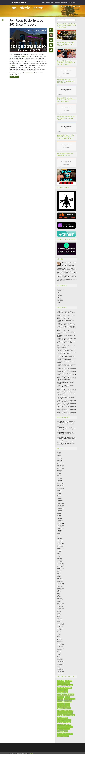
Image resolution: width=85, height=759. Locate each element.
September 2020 (60, 508)
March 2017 (59, 578)
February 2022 (60, 480)
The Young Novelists (62, 733)
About (74, 2)
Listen (70, 2)
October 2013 (60, 646)
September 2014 (60, 628)
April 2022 (59, 477)
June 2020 (59, 513)
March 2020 (59, 518)
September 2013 (60, 648)
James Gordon (67, 699)
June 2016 (59, 593)
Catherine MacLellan (62, 685)
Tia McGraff (70, 733)
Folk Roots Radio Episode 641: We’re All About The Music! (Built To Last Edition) (66, 434)
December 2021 (60, 483)
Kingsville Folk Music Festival (63, 706)
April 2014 (59, 636)
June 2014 (59, 633)
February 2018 (60, 560)
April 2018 (59, 556)
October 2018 (60, 546)
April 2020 (59, 516)
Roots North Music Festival (68, 715)
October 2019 (60, 526)
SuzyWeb (31, 753)
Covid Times (65, 689)
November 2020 (60, 505)
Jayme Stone (60, 701)
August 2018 (59, 550)
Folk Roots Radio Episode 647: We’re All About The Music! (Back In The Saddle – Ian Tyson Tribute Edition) (66, 397)
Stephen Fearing (61, 722)
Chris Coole (70, 685)
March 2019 (59, 538)
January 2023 (59, 462)
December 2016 (60, 583)
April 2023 (59, 457)
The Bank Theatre (22, 60)
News (58, 297)
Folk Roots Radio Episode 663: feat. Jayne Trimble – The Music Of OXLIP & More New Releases (66, 332)
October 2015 (60, 606)
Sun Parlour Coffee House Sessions (65, 726)
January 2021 (59, 502)
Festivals (59, 290)
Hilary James (62, 442)
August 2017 (59, 570)
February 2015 (60, 619)
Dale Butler (13, 65)
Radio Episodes (49, 2)
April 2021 (59, 497)
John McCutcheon (68, 701)
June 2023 (59, 453)
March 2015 (59, 618)
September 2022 (60, 468)
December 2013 (60, 643)
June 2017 (59, 573)
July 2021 (59, 492)
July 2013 (59, 651)
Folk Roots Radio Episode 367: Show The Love (26, 22)
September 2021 (60, 488)
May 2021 (59, 495)
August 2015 (59, 609)
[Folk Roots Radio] (19, 2)
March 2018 (59, 558)
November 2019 (60, 525)
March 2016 (59, 598)
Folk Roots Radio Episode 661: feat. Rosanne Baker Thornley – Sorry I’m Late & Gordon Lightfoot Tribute (66, 343)
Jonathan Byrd (60, 703)
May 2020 (59, 515)
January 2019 (59, 541)
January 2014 (59, 641)
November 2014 (60, 624)
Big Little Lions (61, 680)
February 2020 (60, 520)
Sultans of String (61, 724)
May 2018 (59, 555)
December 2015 (60, 603)
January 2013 (59, 659)
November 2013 (60, 644)
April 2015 (59, 616)
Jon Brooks (67, 703)
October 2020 (60, 506)
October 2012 (60, 663)
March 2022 (59, 478)
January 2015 (59, 621)
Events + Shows (60, 289)
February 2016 (60, 600)
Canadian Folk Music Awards (63, 683)
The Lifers (68, 729)
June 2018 (59, 553)
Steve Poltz (68, 722)
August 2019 (59, 530)
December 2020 (60, 503)
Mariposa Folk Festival (68, 710)
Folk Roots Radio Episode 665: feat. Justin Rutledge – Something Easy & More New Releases (65, 320)
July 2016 (59, 591)
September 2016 (60, 588)
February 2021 (60, 500)
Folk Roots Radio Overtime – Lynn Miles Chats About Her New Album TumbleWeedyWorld (65, 387)
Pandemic (70, 713)
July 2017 (59, 571)
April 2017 (59, 576)
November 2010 (60, 671)
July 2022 (59, 472)
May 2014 (59, 634)
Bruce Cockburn (68, 680)
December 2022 (60, 463)
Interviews (57, 2)
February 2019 (60, 540)
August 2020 (59, 510)
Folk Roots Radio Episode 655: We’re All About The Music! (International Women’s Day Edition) (66, 366)
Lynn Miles (60, 710)
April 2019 (59, 536)
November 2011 (60, 669)
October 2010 (60, 673)
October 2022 (60, 467)
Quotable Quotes (60, 299)
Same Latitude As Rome (63, 717)
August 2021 (59, 490)
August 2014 (59, 629)
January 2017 (59, 581)
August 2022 (59, 470)
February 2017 (60, 580)
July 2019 (59, 531)
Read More (14, 77)
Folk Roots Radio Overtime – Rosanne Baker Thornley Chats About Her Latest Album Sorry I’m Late (66, 328)
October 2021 (60, 487)
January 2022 (59, 482)
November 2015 (60, 604)
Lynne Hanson (67, 708)
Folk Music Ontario (61, 694)
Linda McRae (60, 708)
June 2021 (59, 493)
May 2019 (59, 535)
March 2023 (59, 458)
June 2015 (59, 613)
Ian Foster (67, 696)
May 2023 (59, 455)
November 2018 (60, 545)
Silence (69, 719)
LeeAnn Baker (62, 426)
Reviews (58, 302)
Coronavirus (68, 687)
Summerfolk (68, 724)
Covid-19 (59, 689)
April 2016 (59, 596)
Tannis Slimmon (61, 729)
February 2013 (60, 658)
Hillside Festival (61, 696)
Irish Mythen (60, 699)
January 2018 (59, 561)
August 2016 (59, 590)
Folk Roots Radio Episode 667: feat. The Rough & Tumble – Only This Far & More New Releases (66, 313)
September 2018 (60, 548)
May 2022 (59, 475)
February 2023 (60, 460)
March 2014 (59, 638)
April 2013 (59, 656)
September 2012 (60, 664)
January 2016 (59, 601)
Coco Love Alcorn (61, 687)
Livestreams (64, 2)
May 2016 (59, 595)
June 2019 (59, 533)
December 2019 (60, 523)
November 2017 (60, 565)
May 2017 (59, 575)
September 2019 (60, 528)
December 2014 (60, 623)
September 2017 (60, 568)
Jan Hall (73, 699)
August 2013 (59, 649)
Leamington (24, 56)
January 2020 (59, 521)
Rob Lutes (60, 715)
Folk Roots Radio (70, 694)
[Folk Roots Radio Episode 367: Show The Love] (28, 40)
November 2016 (60, 585)
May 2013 (59, 654)
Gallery (58, 292)
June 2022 (59, 473)
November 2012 (60, 661)
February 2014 (60, 639)
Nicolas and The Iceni (62, 713)
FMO (66, 692)
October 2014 (60, 626)
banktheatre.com (29, 73)
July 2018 (59, 551)
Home (43, 2)
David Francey (60, 692)
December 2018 (60, 543)
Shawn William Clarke (62, 719)
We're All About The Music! (63, 736)
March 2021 (59, 498)
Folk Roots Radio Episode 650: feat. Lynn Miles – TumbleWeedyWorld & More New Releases (65, 382)
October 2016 (60, 586)
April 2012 (59, 666)
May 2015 (59, 614)
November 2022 (60, 465)
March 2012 (59, 668)
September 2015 (60, 608)
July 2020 (59, 511)
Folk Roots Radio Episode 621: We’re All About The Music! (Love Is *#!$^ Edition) (66, 439)
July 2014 (59, 631)
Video (58, 303)
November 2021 (60, 485)
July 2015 (59, 611)
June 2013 (59, 653)
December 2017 (60, 563)
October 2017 (60, 566)
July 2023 (59, 452)
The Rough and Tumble (62, 731)
